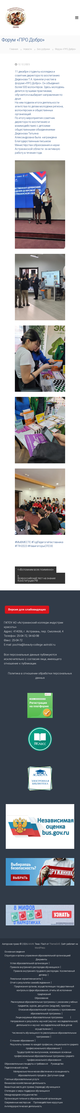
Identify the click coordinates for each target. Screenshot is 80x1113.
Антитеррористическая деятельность (23, 1106)
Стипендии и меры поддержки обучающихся (27, 1091)
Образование (41, 998)
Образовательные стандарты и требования (26, 1064)
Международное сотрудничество (20, 1094)
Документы (41, 959)
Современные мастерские (17, 1102)
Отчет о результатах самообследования (30, 982)
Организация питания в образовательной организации (32, 1098)
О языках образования (22, 1040)
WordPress (40, 948)
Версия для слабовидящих (27, 609)
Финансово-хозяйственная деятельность (25, 1083)
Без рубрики (43, 49)
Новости (27, 49)
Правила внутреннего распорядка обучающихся (34, 967)
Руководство (57, 1064)
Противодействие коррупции (48, 1102)
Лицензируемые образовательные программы (39, 1017)
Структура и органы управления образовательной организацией (37, 955)
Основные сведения (14, 951)
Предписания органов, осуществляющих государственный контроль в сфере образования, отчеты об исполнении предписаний (44, 990)
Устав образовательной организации (29, 963)
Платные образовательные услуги (21, 1079)
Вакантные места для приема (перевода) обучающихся (32, 1087)
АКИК (31, 944)
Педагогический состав (16, 1067)
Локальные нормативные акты (25, 979)
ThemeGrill (54, 944)
